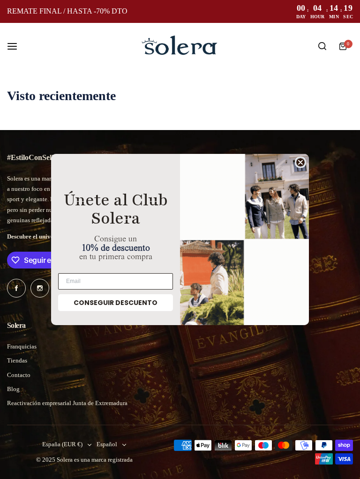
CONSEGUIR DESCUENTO (116, 302)
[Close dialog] (300, 162)
